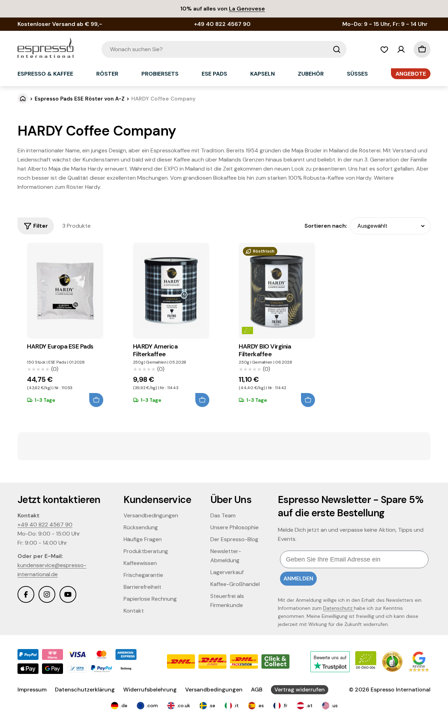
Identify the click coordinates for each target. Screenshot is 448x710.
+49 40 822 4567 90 (45, 524)
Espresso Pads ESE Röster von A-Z (80, 98)
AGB (256, 689)
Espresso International (400, 689)
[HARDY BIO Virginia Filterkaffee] (277, 291)
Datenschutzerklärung (85, 689)
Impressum (32, 689)
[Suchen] (336, 49)
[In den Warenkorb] (96, 400)
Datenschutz (338, 608)
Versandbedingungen (214, 689)
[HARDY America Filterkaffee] (171, 291)
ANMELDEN (298, 578)
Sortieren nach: (325, 225)
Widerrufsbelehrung (150, 689)
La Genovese (247, 8)
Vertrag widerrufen (299, 689)
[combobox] (224, 49)
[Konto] (401, 49)
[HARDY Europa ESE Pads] (65, 291)
